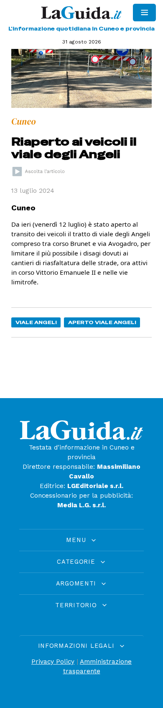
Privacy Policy (52, 661)
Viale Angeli (36, 322)
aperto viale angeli (102, 322)
